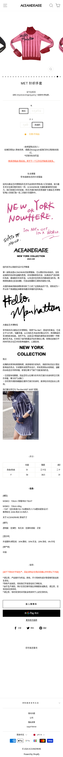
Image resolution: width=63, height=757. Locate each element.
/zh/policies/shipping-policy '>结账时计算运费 (32, 95)
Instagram (35, 149)
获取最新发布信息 (30, 703)
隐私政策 (31, 722)
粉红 (24, 111)
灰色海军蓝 (36, 111)
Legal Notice (31, 726)
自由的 (37, 125)
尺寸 (31, 119)
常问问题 (31, 713)
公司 (31, 717)
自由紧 (25, 125)
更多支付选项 (31, 620)
